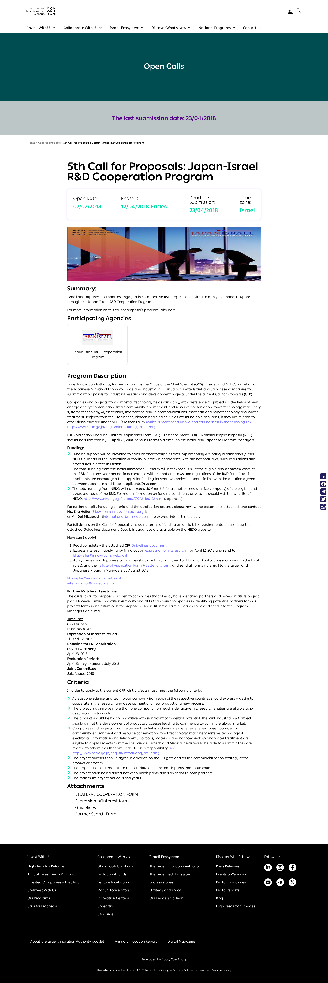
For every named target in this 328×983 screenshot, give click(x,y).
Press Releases (227, 866)
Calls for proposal (49, 142)
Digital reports (227, 890)
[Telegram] (323, 491)
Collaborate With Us (81, 28)
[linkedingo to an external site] (268, 868)
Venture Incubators (113, 882)
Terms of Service (210, 970)
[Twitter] (323, 499)
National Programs (215, 28)
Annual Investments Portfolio (50, 874)
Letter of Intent (158, 565)
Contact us (252, 28)
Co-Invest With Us (41, 890)
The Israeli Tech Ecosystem (170, 874)
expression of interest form (167, 550)
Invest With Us (39, 28)
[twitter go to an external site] (292, 883)
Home (31, 142)
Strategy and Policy (165, 890)
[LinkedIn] (323, 476)
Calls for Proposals (42, 906)
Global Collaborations (115, 866)
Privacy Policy (182, 970)
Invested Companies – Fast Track (54, 882)
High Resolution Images (235, 906)
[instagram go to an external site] (280, 868)
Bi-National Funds (111, 874)
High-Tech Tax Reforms (46, 866)
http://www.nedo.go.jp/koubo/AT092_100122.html (123, 499)
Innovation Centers (113, 898)
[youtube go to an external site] (268, 883)
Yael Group (179, 959)
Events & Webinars (231, 874)
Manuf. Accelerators (113, 890)
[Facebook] (323, 484)
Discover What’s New (168, 28)
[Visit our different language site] (290, 11)
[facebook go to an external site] (292, 868)
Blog (219, 898)
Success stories (161, 882)
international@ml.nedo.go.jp (126, 516)
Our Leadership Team (167, 898)
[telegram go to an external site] (280, 883)
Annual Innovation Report (136, 941)
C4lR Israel (105, 914)
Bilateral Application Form (121, 565)
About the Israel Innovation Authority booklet (67, 941)
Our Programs (38, 898)
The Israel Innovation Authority (174, 866)
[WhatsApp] (323, 507)
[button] (298, 11)
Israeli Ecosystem (124, 28)
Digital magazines (231, 882)
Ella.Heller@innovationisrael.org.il (119, 512)
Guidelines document (148, 545)
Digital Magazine (181, 941)
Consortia (105, 906)
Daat (165, 959)
